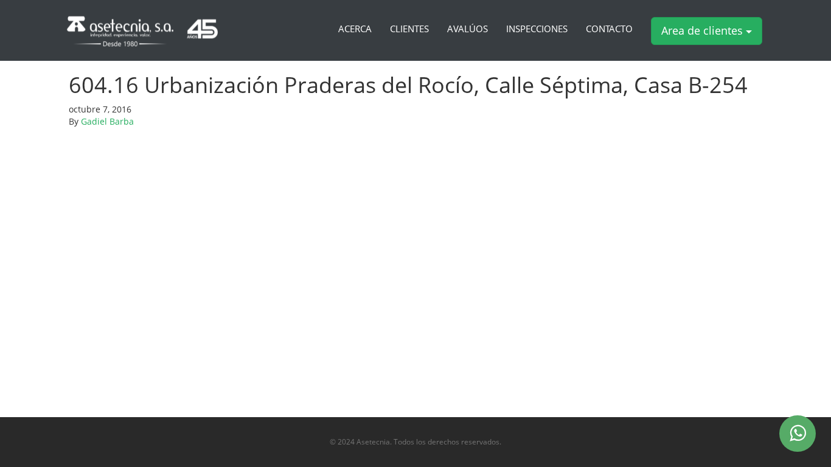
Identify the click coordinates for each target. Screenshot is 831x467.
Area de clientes (703, 30)
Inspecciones (537, 29)
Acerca (355, 29)
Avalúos (467, 29)
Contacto (609, 29)
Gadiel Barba (107, 121)
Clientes (409, 29)
